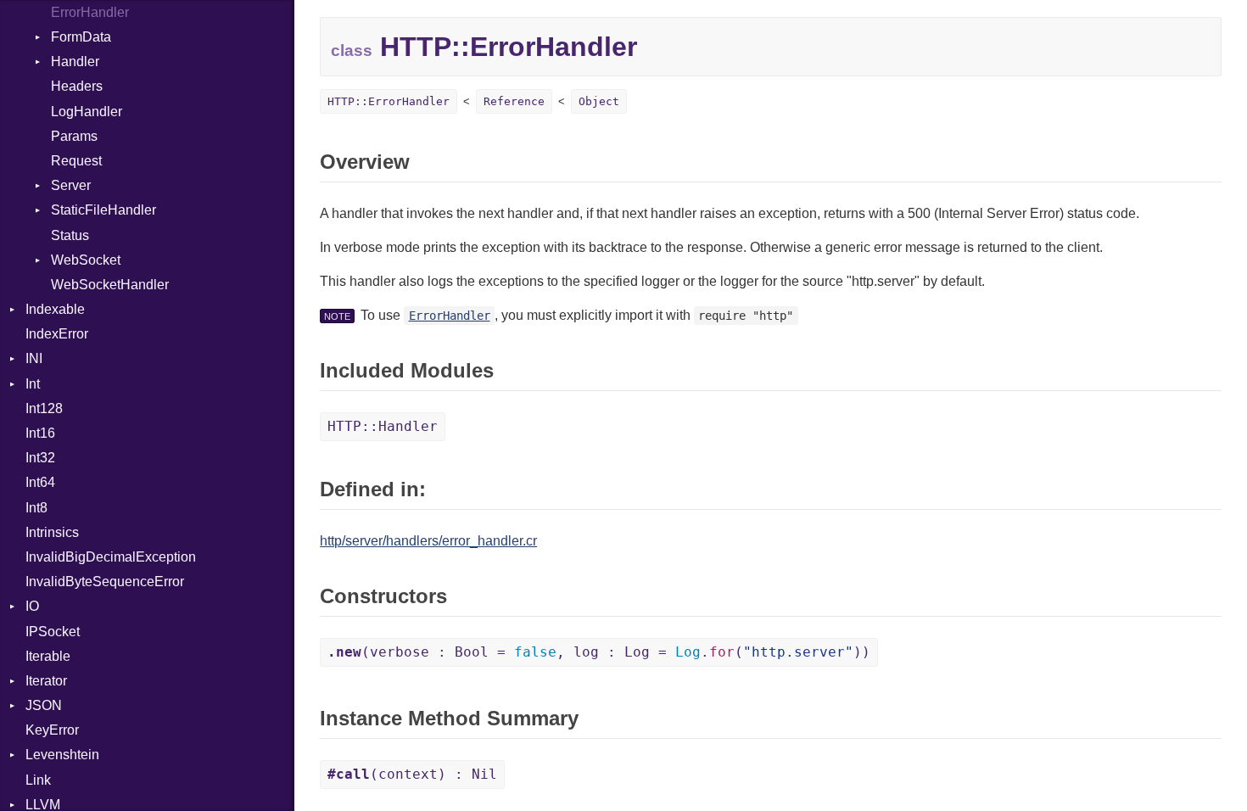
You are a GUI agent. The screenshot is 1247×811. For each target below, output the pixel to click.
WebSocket (85, 260)
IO (32, 606)
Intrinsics (52, 532)
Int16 (40, 433)
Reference (514, 101)
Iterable (47, 656)
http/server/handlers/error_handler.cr (428, 541)
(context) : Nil (412, 774)
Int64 (40, 482)
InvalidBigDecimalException (110, 557)
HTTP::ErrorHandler (388, 101)
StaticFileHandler (103, 210)
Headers (77, 86)
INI (33, 358)
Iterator (46, 681)
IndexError (56, 334)
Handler (75, 61)
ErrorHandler (90, 12)
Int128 (44, 408)
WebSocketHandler (110, 284)
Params (74, 136)
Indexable (55, 309)
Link (38, 780)
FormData (81, 37)
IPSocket (52, 631)
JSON (43, 705)
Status (70, 235)
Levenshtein (62, 754)
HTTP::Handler (382, 426)
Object (599, 101)
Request (76, 161)
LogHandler (86, 111)
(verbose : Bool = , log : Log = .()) (598, 652)
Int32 (40, 457)
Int (32, 384)
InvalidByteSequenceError (104, 581)
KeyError (52, 730)
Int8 (36, 508)
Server (71, 185)
